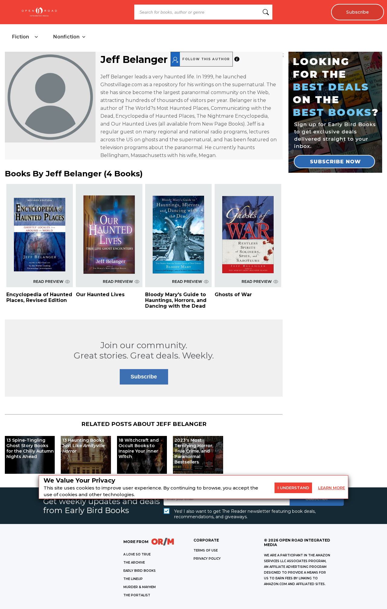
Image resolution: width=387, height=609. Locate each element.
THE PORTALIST (136, 595)
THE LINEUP (133, 579)
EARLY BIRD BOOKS (139, 571)
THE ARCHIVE (134, 563)
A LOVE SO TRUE (137, 554)
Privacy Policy (207, 559)
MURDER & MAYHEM (139, 587)
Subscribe (357, 12)
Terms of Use (206, 550)
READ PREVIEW (48, 281)
